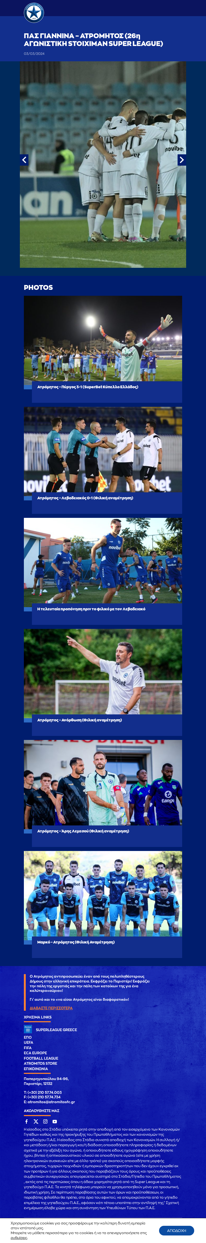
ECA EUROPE (35, 1053)
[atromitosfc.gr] (34, 22)
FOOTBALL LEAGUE (41, 1058)
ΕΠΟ (28, 1037)
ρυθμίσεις (19, 1238)
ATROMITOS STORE (40, 1063)
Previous (24, 160)
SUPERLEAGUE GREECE (56, 1030)
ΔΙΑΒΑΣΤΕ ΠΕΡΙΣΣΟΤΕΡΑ (51, 1008)
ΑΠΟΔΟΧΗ (176, 1231)
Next (182, 160)
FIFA (28, 1048)
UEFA (28, 1042)
